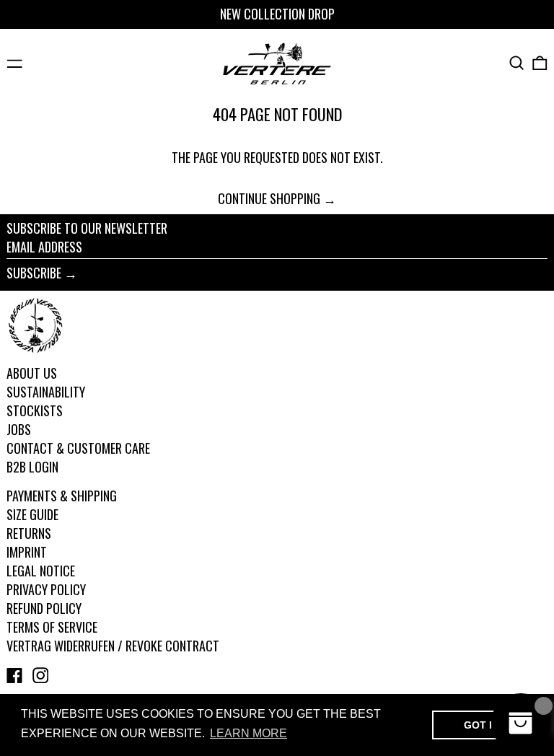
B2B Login (32, 466)
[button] (517, 63)
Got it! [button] (483, 725)
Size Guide (32, 514)
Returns (28, 533)
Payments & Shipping (61, 495)
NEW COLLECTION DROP (277, 13)
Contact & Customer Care (78, 448)
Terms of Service (51, 626)
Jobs (18, 429)
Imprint (26, 551)
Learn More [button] (248, 733)
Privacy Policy (46, 589)
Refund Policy (44, 608)
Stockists (34, 410)
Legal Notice (40, 570)
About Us (31, 373)
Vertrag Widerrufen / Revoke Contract (112, 645)
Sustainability (45, 391)
